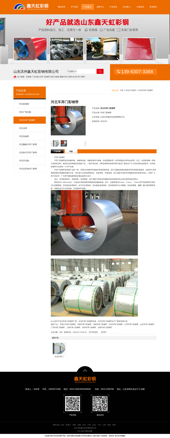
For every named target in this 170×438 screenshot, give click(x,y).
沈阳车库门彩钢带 (84, 324)
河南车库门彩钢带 (100, 324)
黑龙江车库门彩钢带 (68, 324)
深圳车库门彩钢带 (89, 327)
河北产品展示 (131, 90)
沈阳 (74, 425)
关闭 (103, 332)
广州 (99, 425)
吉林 (114, 425)
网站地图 (88, 431)
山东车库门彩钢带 (147, 324)
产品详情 (57, 151)
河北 (84, 425)
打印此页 (93, 332)
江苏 (89, 425)
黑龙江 (68, 425)
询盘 (71, 151)
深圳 (109, 425)
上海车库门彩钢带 (73, 327)
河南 (79, 425)
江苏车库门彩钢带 (131, 324)
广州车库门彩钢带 (58, 327)
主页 (121, 90)
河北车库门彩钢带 (146, 90)
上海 (104, 425)
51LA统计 (81, 431)
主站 (62, 425)
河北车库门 (59, 357)
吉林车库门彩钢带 (105, 327)
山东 (94, 425)
